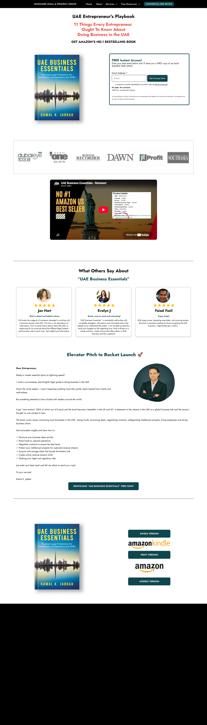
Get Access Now (157, 78)
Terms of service (161, 84)
